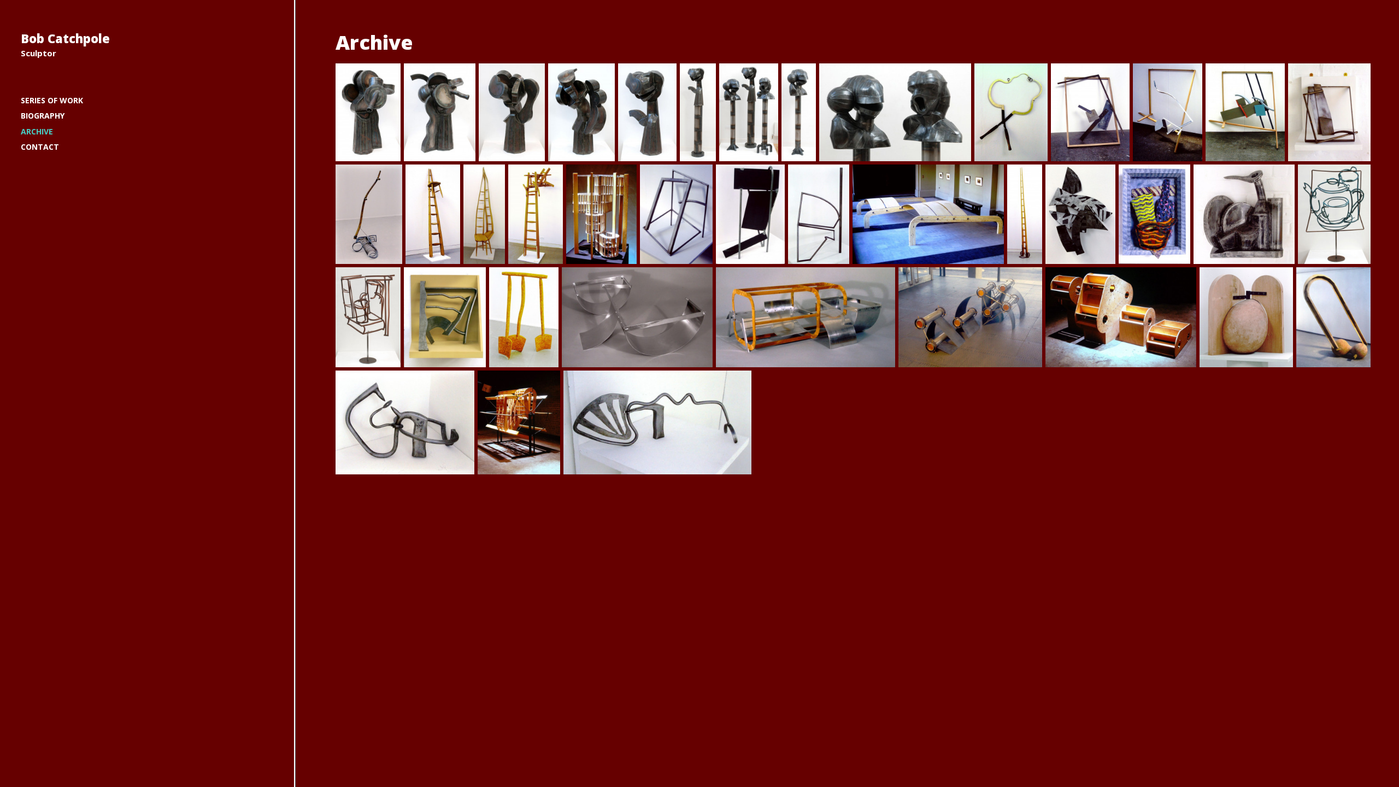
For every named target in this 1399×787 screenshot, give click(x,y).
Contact (40, 147)
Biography (42, 115)
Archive (37, 131)
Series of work (52, 100)
